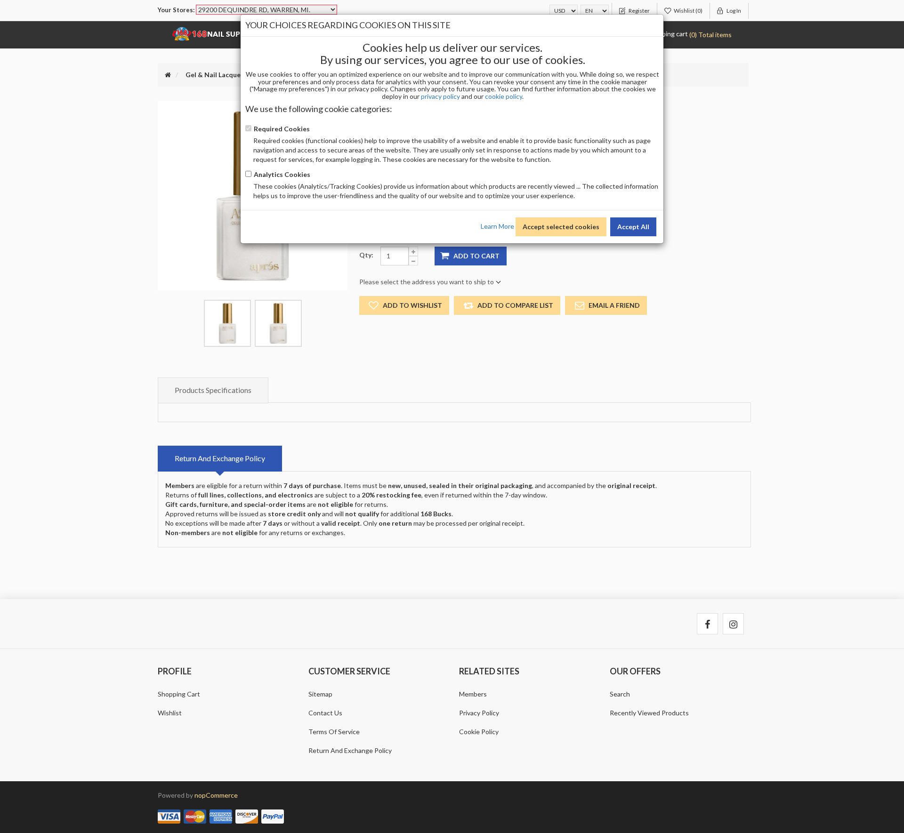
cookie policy (503, 96)
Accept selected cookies (561, 227)
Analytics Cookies (282, 174)
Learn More (497, 226)
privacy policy (440, 96)
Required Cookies (282, 129)
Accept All (633, 227)
